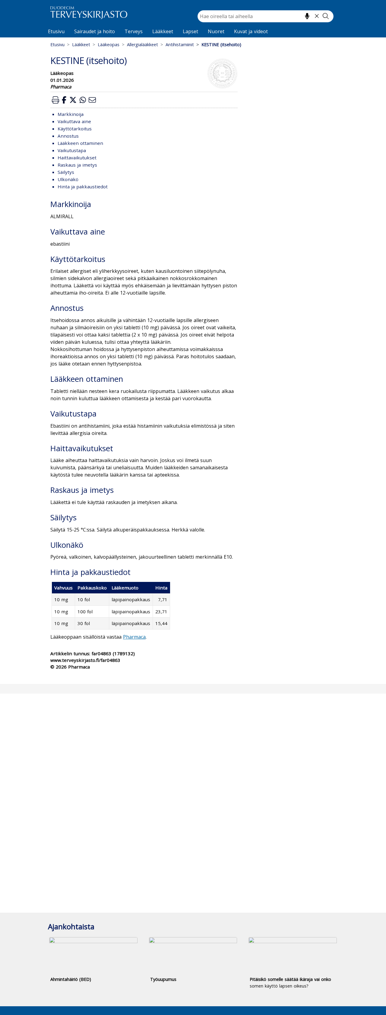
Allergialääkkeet (142, 44)
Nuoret (216, 31)
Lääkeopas (108, 44)
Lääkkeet (162, 31)
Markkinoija (71, 114)
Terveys (134, 31)
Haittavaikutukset (77, 158)
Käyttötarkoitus (75, 129)
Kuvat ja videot (251, 31)
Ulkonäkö (68, 179)
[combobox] (266, 16)
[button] (55, 100)
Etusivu (56, 31)
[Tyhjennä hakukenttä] (317, 16)
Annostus (68, 136)
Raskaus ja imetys (77, 165)
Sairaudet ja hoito (94, 31)
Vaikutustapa (72, 150)
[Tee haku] (326, 16)
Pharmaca (134, 637)
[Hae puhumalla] (307, 16)
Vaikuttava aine (74, 121)
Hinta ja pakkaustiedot (83, 187)
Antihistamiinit (180, 44)
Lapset (190, 31)
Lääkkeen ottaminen (80, 143)
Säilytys (66, 172)
